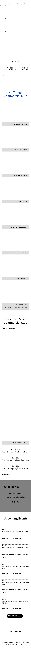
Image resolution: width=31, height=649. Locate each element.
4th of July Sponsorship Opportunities (15, 469)
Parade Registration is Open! (15, 460)
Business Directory (9, 4)
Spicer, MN (15, 52)
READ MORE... (6, 474)
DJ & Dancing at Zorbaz (11, 538)
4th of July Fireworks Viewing (15, 452)
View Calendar (14, 616)
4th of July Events (19, 443)
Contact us (8, 6)
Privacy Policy (22, 644)
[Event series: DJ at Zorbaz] (2, 533)
